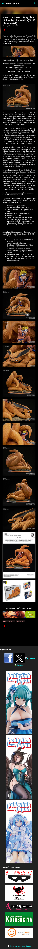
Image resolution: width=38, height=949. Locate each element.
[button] (4, 30)
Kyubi (5, 621)
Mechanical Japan (13, 3)
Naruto (12, 621)
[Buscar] (35, 3)
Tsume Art (20, 621)
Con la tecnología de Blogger (20, 946)
